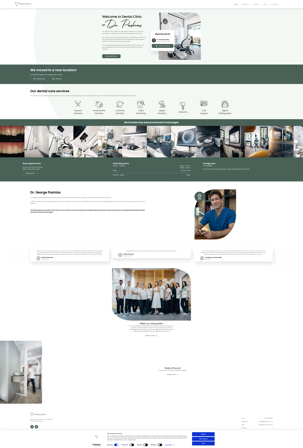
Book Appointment (111, 56)
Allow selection (203, 438)
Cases (243, 424)
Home (236, 4)
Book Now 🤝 (30, 173)
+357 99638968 (207, 166)
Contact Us (274, 4)
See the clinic (171, 374)
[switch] (132, 445)
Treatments (245, 4)
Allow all (203, 434)
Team (265, 4)
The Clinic (256, 4)
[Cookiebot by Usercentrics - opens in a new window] (97, 445)
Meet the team (150, 336)
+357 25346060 (268, 418)
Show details (168, 445)
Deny (203, 443)
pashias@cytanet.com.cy (266, 421)
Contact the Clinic (164, 46)
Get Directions (40, 79)
